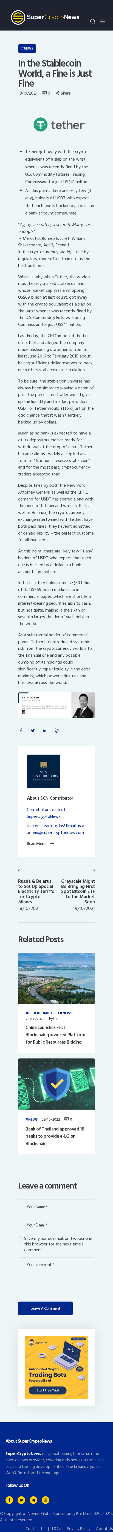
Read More (36, 843)
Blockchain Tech (43, 1013)
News (28, 48)
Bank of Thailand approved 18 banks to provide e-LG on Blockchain (55, 1136)
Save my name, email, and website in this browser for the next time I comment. (58, 1244)
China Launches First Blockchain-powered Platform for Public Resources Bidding (55, 1035)
